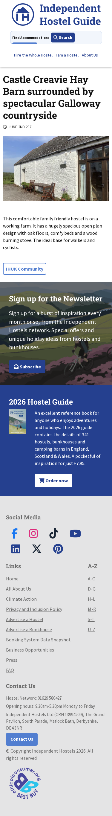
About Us (90, 55)
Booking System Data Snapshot (38, 640)
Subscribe (30, 367)
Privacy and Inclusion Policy (34, 609)
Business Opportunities (30, 650)
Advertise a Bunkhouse (29, 629)
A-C (91, 579)
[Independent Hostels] (56, 15)
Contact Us (21, 739)
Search (65, 37)
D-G (92, 589)
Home (12, 579)
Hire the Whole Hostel (33, 55)
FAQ (10, 670)
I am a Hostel (67, 55)
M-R (92, 609)
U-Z (91, 629)
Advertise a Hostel (24, 619)
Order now (56, 481)
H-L (91, 599)
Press (11, 660)
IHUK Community (24, 269)
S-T (91, 619)
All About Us (18, 589)
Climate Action (21, 599)
